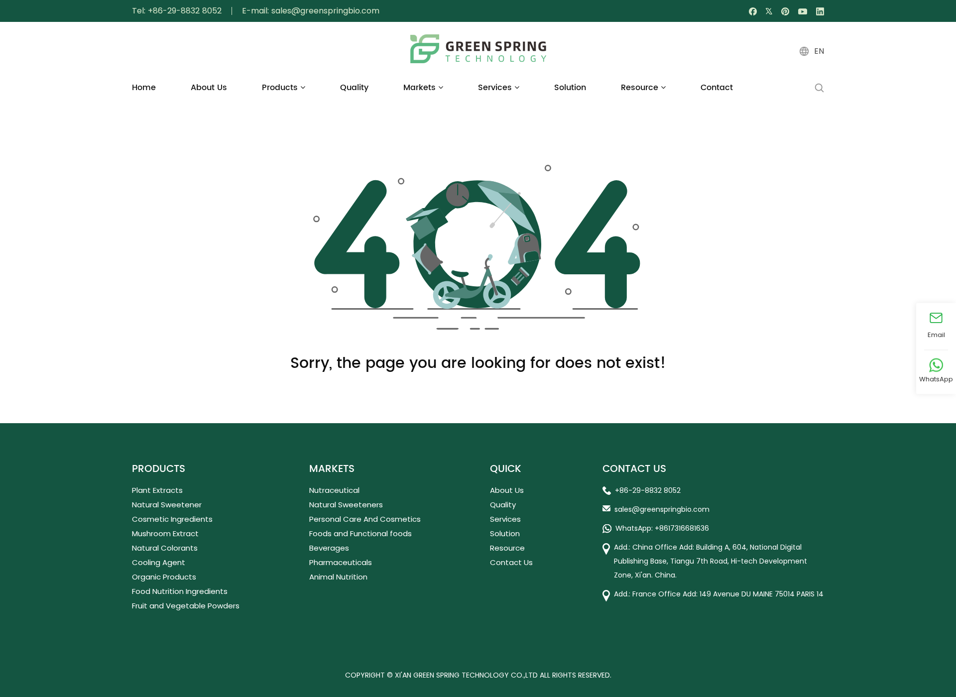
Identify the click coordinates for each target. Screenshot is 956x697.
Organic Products (164, 577)
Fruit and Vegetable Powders (185, 605)
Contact (717, 87)
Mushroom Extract (165, 533)
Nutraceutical (334, 490)
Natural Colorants (165, 548)
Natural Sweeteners (346, 504)
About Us (209, 87)
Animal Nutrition (338, 577)
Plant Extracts (157, 490)
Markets (420, 87)
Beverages (329, 548)
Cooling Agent (158, 562)
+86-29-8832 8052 (648, 490)
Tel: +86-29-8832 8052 (177, 11)
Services (496, 87)
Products (281, 87)
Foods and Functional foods (360, 533)
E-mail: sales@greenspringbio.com (310, 11)
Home (144, 87)
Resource (641, 87)
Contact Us (511, 562)
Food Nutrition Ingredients (180, 591)
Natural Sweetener (167, 504)
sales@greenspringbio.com (662, 509)
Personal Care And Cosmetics (365, 519)
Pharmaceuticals (340, 562)
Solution (570, 87)
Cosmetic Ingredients (172, 519)
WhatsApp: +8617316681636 (662, 528)
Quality (354, 87)
